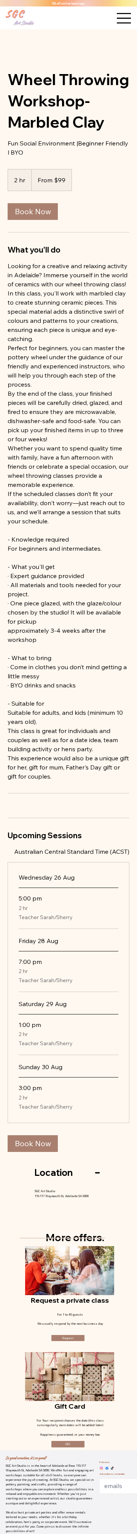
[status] (71, 851)
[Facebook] (107, 1468)
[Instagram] (101, 1468)
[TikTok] (112, 1468)
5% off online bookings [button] (68, 3)
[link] (33, 211)
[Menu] (124, 18)
